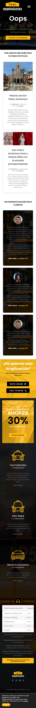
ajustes (25, 701)
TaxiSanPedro (15, 104)
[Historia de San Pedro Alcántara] (18, 76)
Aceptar (6, 705)
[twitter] (16, 680)
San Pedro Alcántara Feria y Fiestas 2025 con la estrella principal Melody (18, 157)
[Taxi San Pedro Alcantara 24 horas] (14, 6)
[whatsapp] (23, 680)
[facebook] (13, 680)
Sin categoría (20, 106)
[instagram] (20, 680)
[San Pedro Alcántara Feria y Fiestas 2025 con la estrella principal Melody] (18, 138)
